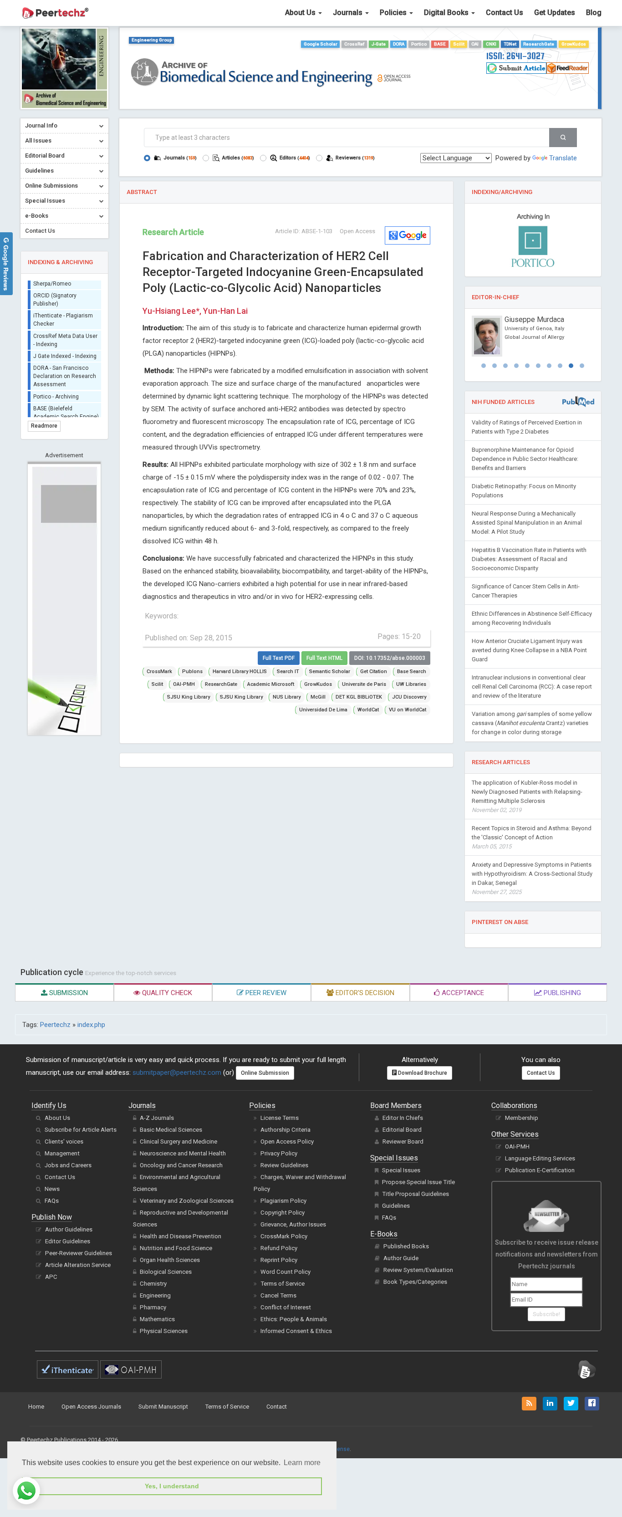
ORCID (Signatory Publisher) (54, 293)
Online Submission (265, 1073)
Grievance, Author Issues (293, 1224)
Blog (594, 12)
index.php (91, 1025)
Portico (419, 43)
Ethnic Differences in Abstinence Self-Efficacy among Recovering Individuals (532, 618)
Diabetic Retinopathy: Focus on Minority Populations (524, 491)
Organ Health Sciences (170, 1260)
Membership (521, 1117)
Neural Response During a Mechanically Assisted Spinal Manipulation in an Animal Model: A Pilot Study (527, 522)
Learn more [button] (302, 1462)
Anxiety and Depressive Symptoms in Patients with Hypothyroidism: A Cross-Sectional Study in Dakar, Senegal (532, 878)
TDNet (510, 43)
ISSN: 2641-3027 (515, 56)
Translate (563, 158)
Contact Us (504, 12)
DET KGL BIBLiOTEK (359, 697)
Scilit (458, 43)
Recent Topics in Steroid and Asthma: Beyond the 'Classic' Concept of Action (531, 837)
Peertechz (55, 1025)
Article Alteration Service (78, 1265)
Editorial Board (402, 1129)
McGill (318, 697)
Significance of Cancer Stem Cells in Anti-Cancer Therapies (526, 591)
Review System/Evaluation (418, 1270)
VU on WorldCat (407, 710)
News (52, 1188)
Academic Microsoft (270, 684)
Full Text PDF (279, 658)
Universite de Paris (364, 684)
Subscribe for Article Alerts (81, 1129)
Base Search (411, 671)
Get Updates (554, 12)
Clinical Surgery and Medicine (178, 1141)
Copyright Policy (282, 1212)
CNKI (491, 43)
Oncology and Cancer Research (181, 1165)
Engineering (155, 1295)
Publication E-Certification (540, 1170)
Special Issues (401, 1170)
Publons (192, 671)
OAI (475, 43)
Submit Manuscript (163, 1406)
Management (62, 1153)
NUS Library (287, 697)
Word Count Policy (285, 1271)
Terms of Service (282, 1283)
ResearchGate (538, 43)
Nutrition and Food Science (176, 1248)
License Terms (279, 1117)
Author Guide (400, 1258)
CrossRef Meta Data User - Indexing (65, 334)
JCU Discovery (409, 697)
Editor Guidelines (67, 1241)
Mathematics (157, 1319)
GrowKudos (573, 43)
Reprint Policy (278, 1260)
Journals (348, 12)
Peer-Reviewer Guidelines (78, 1253)
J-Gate (379, 43)
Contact (276, 1406)
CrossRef (354, 43)
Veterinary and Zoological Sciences (187, 1200)
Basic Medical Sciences (171, 1129)
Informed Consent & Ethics (296, 1331)
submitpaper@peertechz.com (177, 1072)
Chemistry (153, 1283)
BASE (440, 43)
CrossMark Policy (283, 1236)
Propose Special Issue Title (418, 1182)
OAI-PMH (184, 684)
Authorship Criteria (285, 1129)
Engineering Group (152, 39)
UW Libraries (411, 684)
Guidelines (396, 1205)
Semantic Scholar (329, 671)
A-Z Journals (157, 1117)
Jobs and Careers (68, 1165)
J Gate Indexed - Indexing (65, 350)
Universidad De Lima (323, 710)
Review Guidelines (284, 1165)
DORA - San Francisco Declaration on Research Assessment (64, 370)
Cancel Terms (278, 1295)
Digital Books (447, 12)
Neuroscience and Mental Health (183, 1153)
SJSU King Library (188, 697)
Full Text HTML (324, 658)
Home (36, 1406)
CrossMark (159, 671)
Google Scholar (320, 43)
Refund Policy (278, 1248)
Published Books (406, 1246)
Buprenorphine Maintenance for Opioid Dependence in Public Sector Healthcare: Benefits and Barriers (525, 458)
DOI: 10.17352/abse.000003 (389, 658)
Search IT (288, 671)
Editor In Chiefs (402, 1117)
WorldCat (368, 710)
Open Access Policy (287, 1141)
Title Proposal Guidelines (415, 1193)
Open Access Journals (91, 1406)
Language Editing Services (540, 1158)
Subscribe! (546, 1314)
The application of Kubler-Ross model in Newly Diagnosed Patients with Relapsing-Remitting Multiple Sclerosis (527, 796)
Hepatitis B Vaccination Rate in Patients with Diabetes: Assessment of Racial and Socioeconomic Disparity (529, 559)
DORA (398, 43)
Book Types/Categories (415, 1281)
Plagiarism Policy (283, 1200)
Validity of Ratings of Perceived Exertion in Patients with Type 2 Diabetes (527, 427)
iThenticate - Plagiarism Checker (63, 314)
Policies (394, 12)
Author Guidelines (68, 1229)
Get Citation (373, 671)
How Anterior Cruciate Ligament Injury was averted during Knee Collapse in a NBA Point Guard (529, 650)
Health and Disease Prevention (180, 1236)
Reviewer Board (402, 1141)
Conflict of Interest (285, 1307)
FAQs (52, 1200)
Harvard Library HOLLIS (240, 671)
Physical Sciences (164, 1331)
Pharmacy (153, 1307)
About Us (301, 12)
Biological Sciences (166, 1271)
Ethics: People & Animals (293, 1319)
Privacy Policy (278, 1153)
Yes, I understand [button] (172, 1486)
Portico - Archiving (56, 391)
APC (51, 1276)
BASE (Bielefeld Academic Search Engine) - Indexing (66, 410)
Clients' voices (64, 1141)
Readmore (44, 426)
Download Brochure (422, 1073)
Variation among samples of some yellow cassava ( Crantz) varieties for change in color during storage (532, 723)
